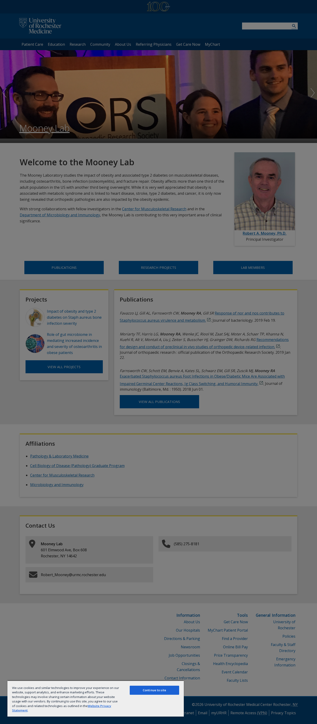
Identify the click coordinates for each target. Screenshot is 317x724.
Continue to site (154, 690)
